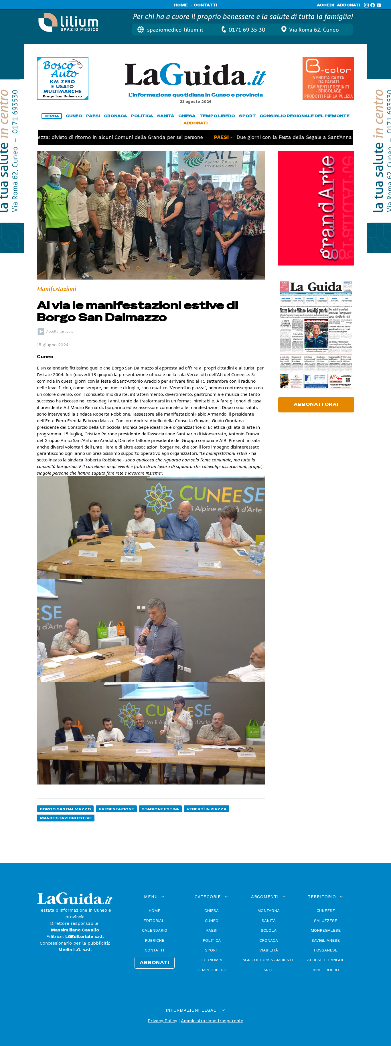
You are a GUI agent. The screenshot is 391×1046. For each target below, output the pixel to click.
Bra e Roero (326, 970)
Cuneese (326, 910)
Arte (268, 970)
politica (142, 115)
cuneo (74, 115)
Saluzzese (325, 920)
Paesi (211, 930)
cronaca (115, 115)
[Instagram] (366, 5)
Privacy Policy (162, 1020)
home (181, 5)
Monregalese (326, 930)
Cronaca (268, 940)
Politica (212, 940)
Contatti (154, 950)
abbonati (348, 5)
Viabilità (268, 950)
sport (247, 115)
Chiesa (211, 910)
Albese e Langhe (325, 959)
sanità (165, 115)
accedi (325, 5)
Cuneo (211, 920)
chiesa (187, 115)
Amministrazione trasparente (212, 1020)
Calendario (154, 930)
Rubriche (154, 940)
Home (154, 910)
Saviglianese (325, 940)
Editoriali (154, 920)
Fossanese (325, 950)
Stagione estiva (160, 809)
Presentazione (116, 809)
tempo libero (217, 115)
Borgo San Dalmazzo (65, 809)
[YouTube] (379, 5)
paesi (93, 115)
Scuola (269, 930)
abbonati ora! (316, 404)
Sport (211, 950)
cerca (51, 116)
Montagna (268, 910)
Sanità (269, 920)
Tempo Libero (211, 970)
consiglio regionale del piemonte (304, 115)
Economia (211, 959)
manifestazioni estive (66, 818)
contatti (205, 5)
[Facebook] (372, 5)
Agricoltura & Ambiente (268, 959)
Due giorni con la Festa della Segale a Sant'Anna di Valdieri (282, 137)
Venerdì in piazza (206, 809)
